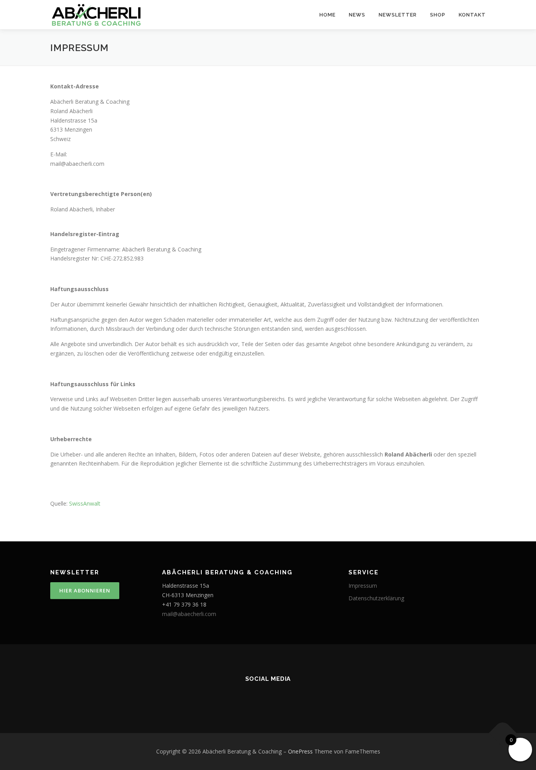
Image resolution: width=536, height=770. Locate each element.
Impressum (362, 585)
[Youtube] (224, 696)
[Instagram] (246, 696)
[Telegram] (312, 696)
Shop (437, 15)
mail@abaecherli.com (189, 614)
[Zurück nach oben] (503, 733)
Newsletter (398, 15)
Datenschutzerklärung (376, 598)
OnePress (300, 751)
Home (327, 15)
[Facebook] (268, 696)
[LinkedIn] (290, 696)
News (357, 15)
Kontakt (472, 15)
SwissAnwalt (84, 503)
